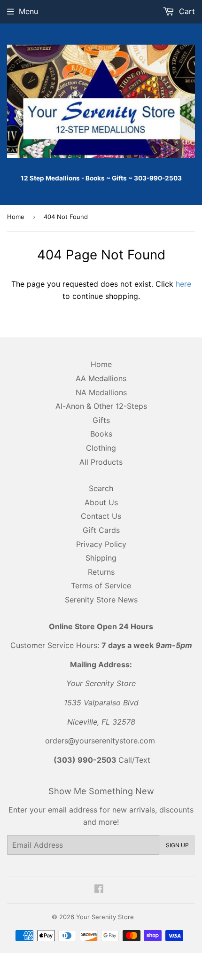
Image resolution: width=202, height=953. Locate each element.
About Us (101, 502)
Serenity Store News (101, 599)
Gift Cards (101, 530)
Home (15, 216)
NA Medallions (101, 392)
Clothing (101, 448)
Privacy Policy (101, 544)
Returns (101, 572)
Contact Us (101, 516)
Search (101, 488)
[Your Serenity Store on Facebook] (99, 889)
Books (101, 433)
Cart (186, 11)
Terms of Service (101, 585)
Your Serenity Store (105, 917)
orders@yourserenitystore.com (100, 740)
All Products (101, 462)
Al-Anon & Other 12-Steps (101, 406)
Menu (28, 11)
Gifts (101, 420)
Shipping (101, 557)
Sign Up (177, 845)
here (183, 284)
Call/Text (102, 760)
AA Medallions (101, 378)
